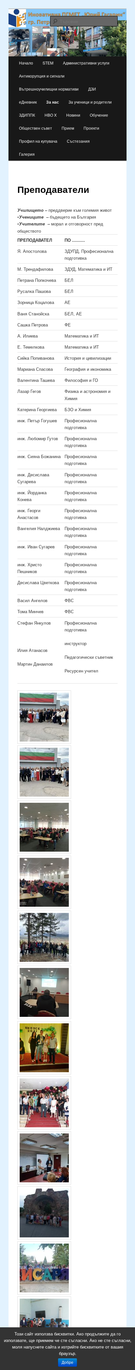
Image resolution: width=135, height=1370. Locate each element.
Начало (26, 62)
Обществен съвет (35, 128)
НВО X (51, 115)
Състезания (78, 141)
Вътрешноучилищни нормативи (49, 89)
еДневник (28, 102)
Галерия (27, 154)
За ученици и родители (90, 102)
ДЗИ (92, 89)
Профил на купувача (38, 141)
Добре (67, 1362)
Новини (73, 115)
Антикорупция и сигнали (42, 76)
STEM (48, 62)
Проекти (91, 128)
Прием (68, 128)
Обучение (99, 115)
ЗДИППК (27, 115)
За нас (52, 102)
